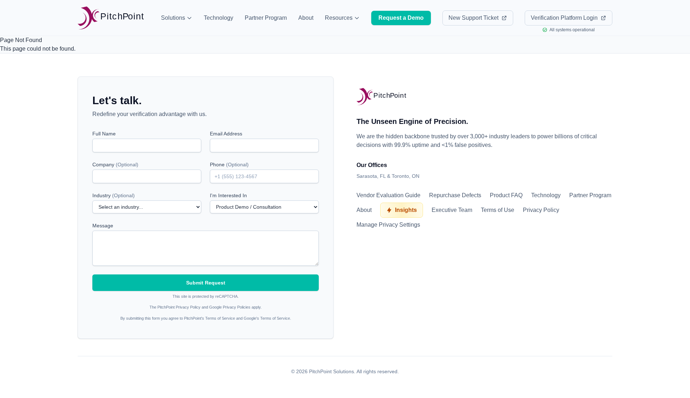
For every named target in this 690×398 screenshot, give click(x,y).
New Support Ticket (473, 18)
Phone (229, 164)
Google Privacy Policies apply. (235, 307)
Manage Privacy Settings (388, 225)
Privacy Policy (541, 210)
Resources (339, 18)
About (305, 18)
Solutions (173, 18)
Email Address (226, 133)
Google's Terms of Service (267, 318)
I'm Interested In (228, 195)
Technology (218, 18)
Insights (406, 210)
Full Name (104, 133)
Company (115, 164)
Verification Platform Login (564, 18)
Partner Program (266, 18)
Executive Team (452, 210)
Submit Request (205, 283)
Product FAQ (506, 195)
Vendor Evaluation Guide (388, 195)
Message (102, 225)
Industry (113, 195)
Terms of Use (497, 210)
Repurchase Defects (455, 195)
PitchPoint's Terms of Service (209, 318)
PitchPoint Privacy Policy (179, 307)
